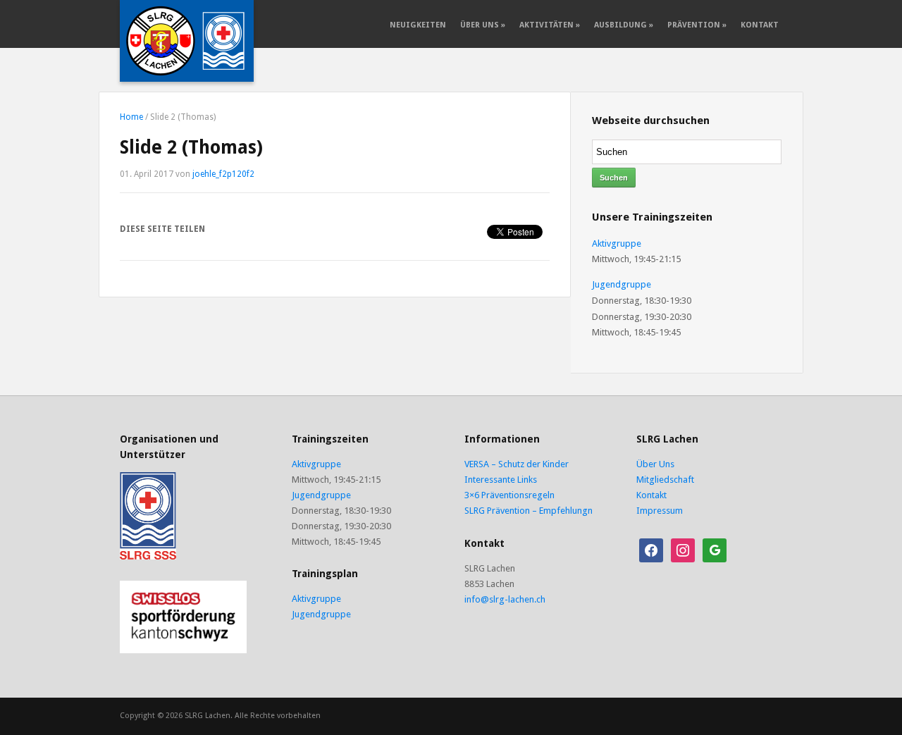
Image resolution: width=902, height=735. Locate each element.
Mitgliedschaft (665, 479)
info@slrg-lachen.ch (504, 599)
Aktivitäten (549, 25)
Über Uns (482, 25)
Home (131, 117)
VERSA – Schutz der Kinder (516, 464)
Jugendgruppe (621, 284)
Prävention (697, 25)
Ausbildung (623, 25)
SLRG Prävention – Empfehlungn (528, 510)
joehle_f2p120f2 (223, 174)
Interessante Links (500, 479)
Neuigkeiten (418, 25)
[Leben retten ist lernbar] (186, 40)
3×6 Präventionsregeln (509, 495)
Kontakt (760, 25)
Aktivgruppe (616, 243)
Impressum (659, 510)
